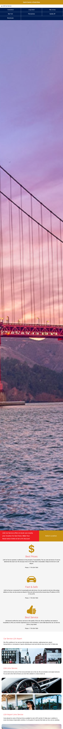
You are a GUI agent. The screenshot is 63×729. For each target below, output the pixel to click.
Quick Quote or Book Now (31, 2)
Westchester (10, 18)
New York (10, 14)
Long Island (31, 9)
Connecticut (10, 9)
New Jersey (52, 9)
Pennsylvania (31, 14)
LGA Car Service (7, 6)
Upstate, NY (52, 14)
